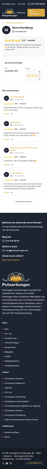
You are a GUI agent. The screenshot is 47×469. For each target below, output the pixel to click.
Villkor (38, 453)
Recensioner (10, 347)
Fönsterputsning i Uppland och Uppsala (22, 406)
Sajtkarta (7, 456)
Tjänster (21, 12)
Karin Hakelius (16, 173)
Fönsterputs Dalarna (14, 378)
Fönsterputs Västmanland (17, 401)
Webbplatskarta (12, 361)
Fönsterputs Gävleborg (15, 415)
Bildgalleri (9, 352)
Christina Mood (17, 97)
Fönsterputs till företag (15, 397)
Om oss (21, 4)
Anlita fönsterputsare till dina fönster (21, 419)
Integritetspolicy (12, 365)
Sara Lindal (15, 122)
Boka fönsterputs (34, 12)
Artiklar (8, 356)
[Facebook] (7, 463)
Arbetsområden (12, 432)
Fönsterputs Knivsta (14, 410)
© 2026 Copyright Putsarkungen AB (18, 453)
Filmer (7, 437)
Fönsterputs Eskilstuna (15, 383)
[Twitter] (10, 463)
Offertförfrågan (12, 343)
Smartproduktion (23, 459)
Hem (7, 329)
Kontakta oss (8, 4)
